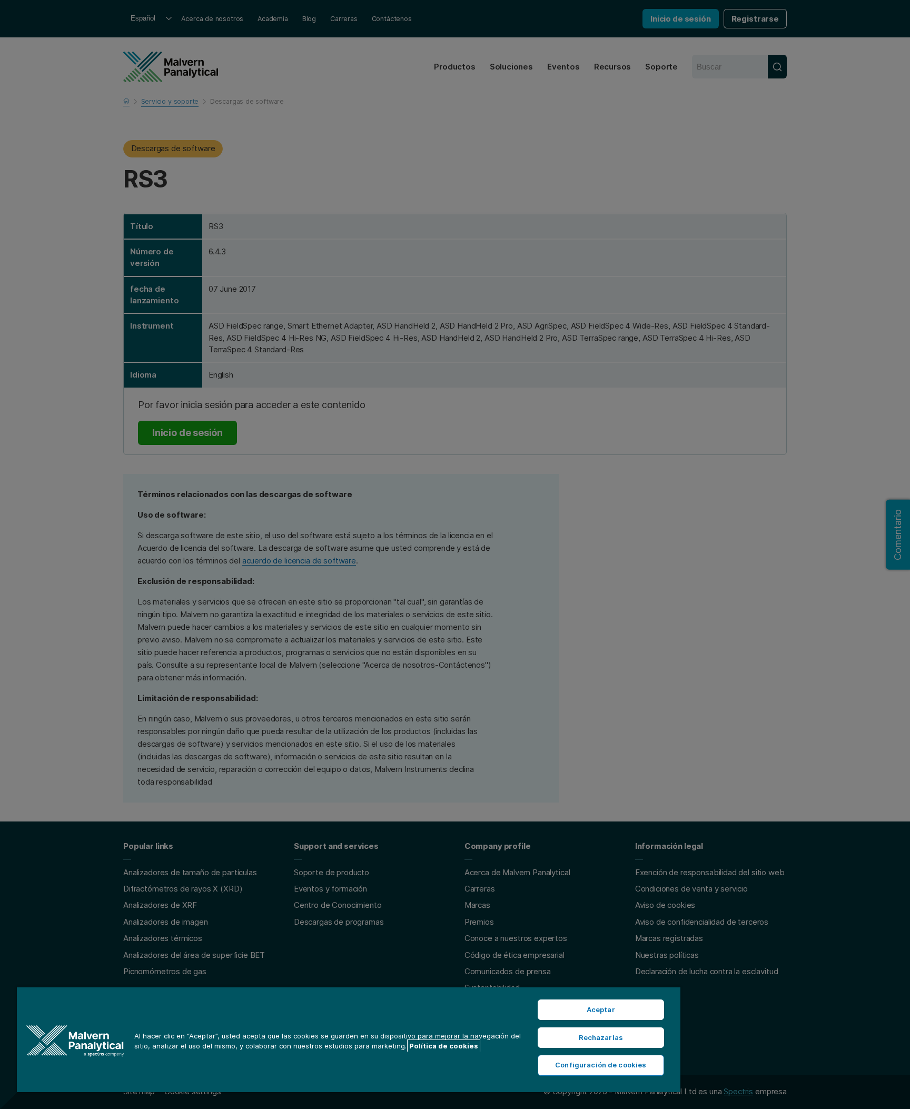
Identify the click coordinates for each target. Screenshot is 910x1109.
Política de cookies (443, 1046)
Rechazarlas (601, 1037)
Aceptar (601, 1009)
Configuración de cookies (600, 1065)
